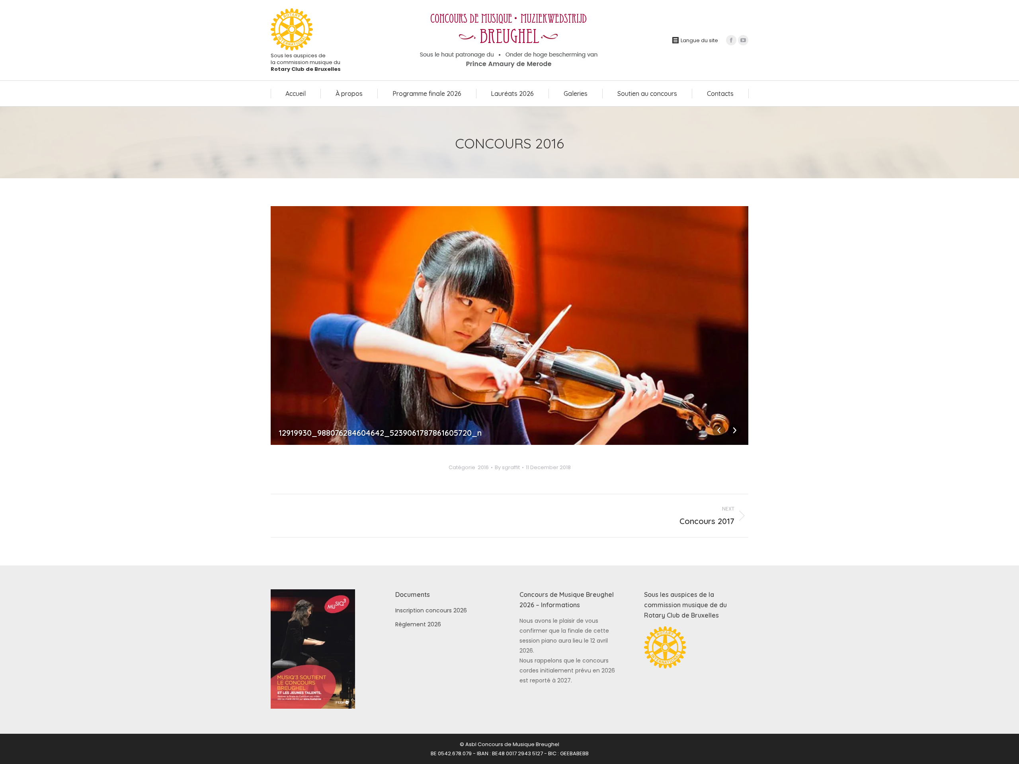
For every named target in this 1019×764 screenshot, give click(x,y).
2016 (483, 467)
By (507, 467)
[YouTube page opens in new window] (743, 40)
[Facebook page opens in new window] (731, 40)
